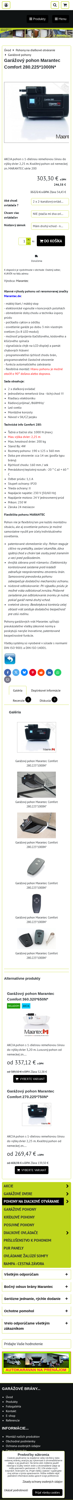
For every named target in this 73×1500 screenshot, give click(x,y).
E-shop (10, 1416)
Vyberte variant (31, 1079)
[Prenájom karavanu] (36, 1373)
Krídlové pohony (19, 1217)
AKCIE (8, 1185)
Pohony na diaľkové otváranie (31, 1201)
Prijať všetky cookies (47, 1492)
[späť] (10, 663)
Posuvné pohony (19, 1224)
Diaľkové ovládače (21, 1232)
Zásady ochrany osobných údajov (42, 1481)
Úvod (9, 1397)
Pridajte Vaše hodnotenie (23, 1344)
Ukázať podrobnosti (16, 1490)
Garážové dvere (18, 1193)
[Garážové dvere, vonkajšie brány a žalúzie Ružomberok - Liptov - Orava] (36, 36)
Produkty (12, 1402)
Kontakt (11, 1411)
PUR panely (14, 1248)
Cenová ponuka (16, 1450)
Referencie (13, 1420)
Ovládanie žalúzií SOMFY (26, 1255)
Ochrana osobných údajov (23, 1446)
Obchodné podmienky (20, 1441)
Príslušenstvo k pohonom (27, 1240)
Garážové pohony (20, 1209)
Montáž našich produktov (23, 1436)
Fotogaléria (13, 1406)
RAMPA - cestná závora (24, 1263)
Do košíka (52, 240)
